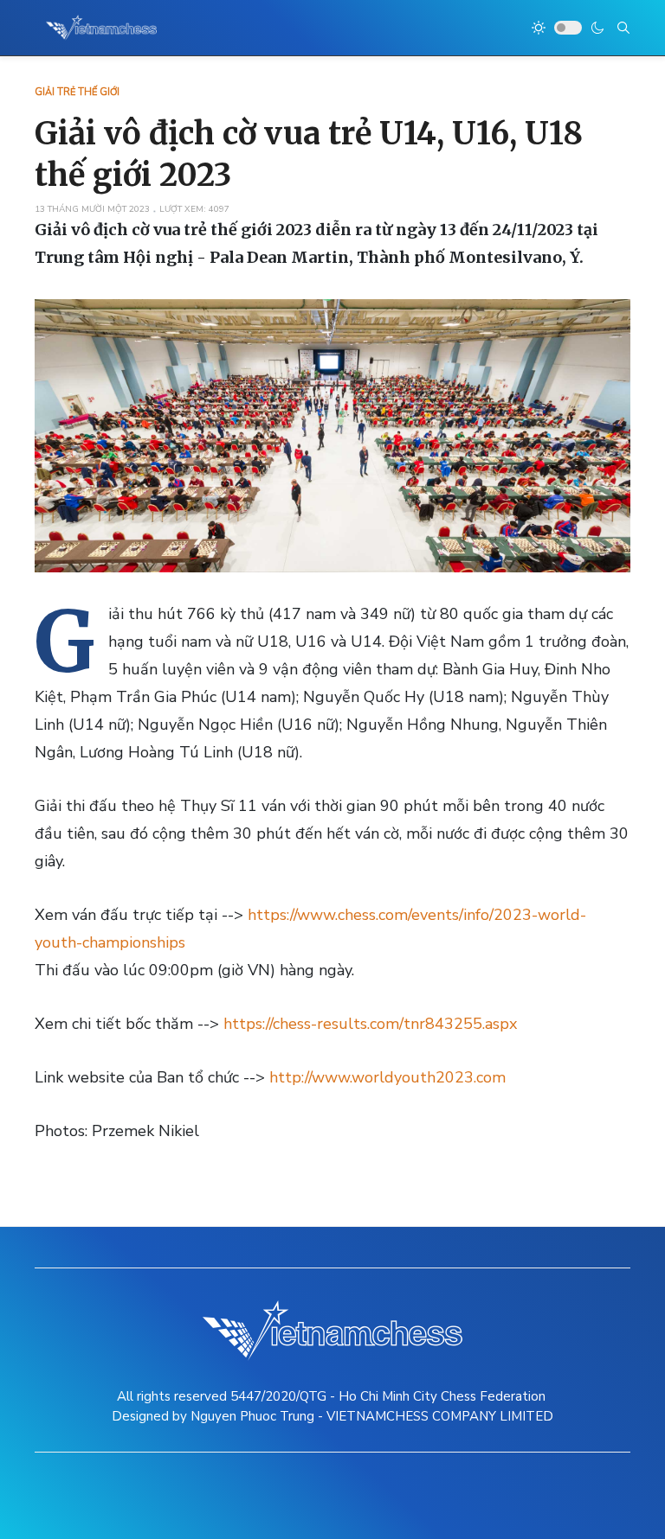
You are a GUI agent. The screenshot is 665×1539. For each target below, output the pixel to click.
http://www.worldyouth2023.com (387, 1077)
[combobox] (623, 27)
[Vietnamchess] (102, 28)
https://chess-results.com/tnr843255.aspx (370, 1023)
